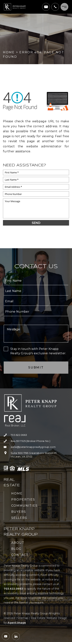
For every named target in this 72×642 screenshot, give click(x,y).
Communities (24, 505)
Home (17, 493)
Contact (19, 555)
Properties (23, 499)
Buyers (18, 511)
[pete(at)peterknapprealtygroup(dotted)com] (46, 7)
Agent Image (17, 622)
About (17, 542)
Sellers (19, 518)
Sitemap (22, 618)
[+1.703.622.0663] (55, 7)
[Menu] (64, 7)
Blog (16, 549)
